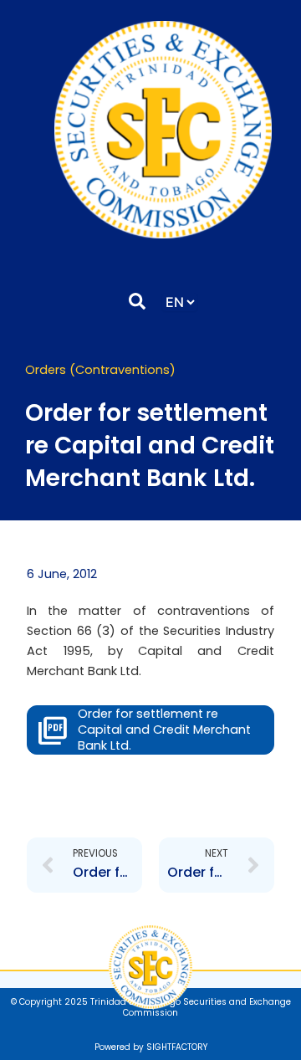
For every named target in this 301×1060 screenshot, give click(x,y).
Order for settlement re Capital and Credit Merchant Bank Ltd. (164, 729)
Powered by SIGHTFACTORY (150, 1047)
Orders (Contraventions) (100, 369)
